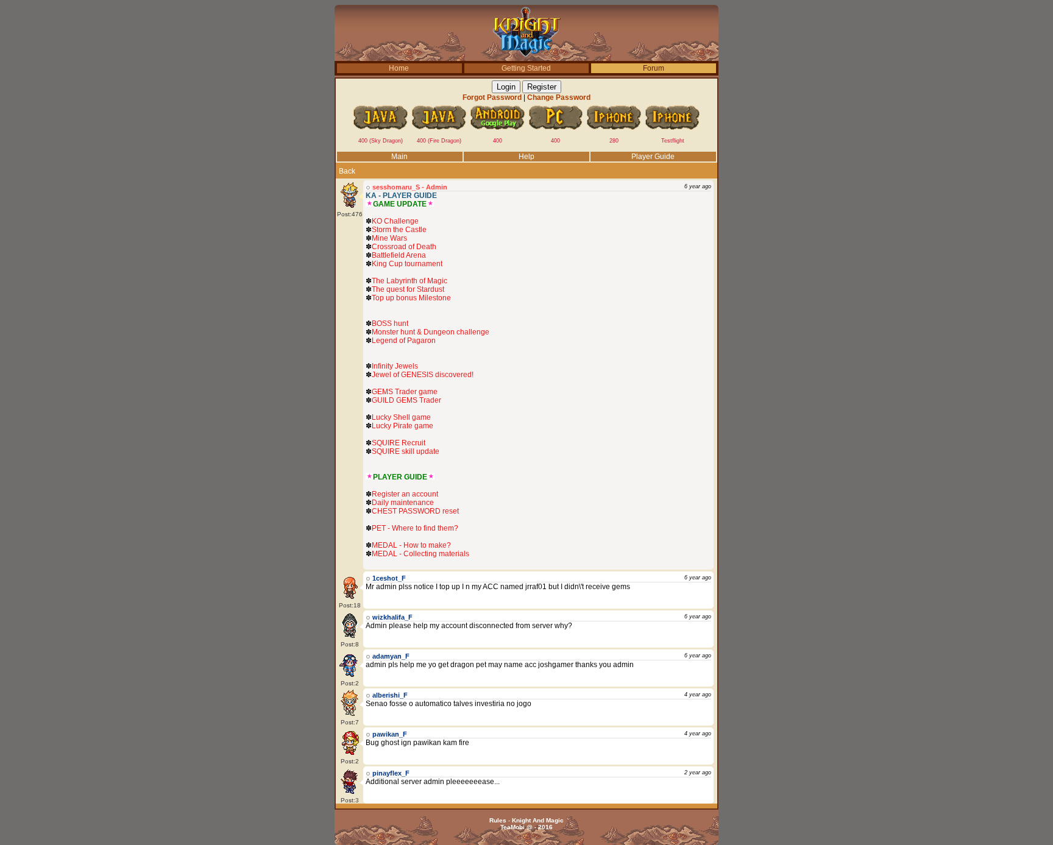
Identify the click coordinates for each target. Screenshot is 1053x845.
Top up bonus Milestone (411, 298)
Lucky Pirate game (402, 426)
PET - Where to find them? (415, 528)
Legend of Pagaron (404, 340)
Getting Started (526, 68)
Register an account (405, 494)
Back (347, 171)
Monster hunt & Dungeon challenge (430, 332)
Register (541, 86)
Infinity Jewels (395, 366)
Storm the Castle (399, 229)
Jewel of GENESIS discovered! (422, 374)
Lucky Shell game (401, 417)
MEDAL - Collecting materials (420, 554)
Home (399, 68)
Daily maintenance (403, 502)
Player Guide (653, 156)
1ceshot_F (389, 578)
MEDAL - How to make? (411, 545)
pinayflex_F (391, 773)
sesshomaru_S (396, 187)
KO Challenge (395, 221)
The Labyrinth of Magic (409, 281)
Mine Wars (389, 238)
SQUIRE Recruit (398, 443)
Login (506, 86)
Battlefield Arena (399, 255)
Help (526, 156)
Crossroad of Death (404, 246)
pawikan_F (389, 734)
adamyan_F (391, 656)
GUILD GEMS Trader (406, 400)
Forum (653, 68)
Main (399, 156)
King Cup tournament (407, 264)
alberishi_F (390, 695)
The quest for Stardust (408, 289)
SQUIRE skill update (405, 451)
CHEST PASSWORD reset (415, 511)
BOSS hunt (390, 323)
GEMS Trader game (405, 391)
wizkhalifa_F (392, 617)
